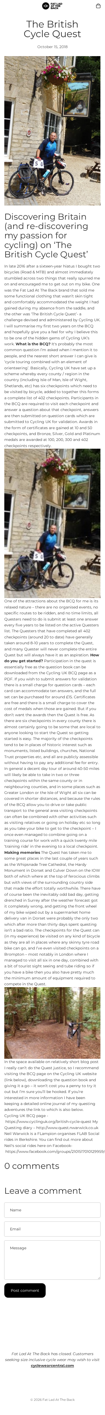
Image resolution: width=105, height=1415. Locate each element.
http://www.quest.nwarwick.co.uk (67, 1127)
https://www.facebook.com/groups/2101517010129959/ (55, 1151)
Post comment (25, 1290)
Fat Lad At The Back (58, 1400)
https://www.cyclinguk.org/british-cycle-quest (48, 1121)
